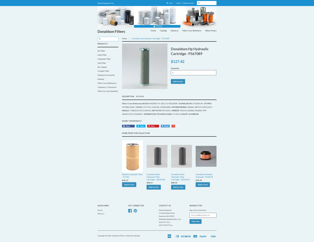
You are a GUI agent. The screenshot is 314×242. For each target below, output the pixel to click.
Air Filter (101, 51)
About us (174, 30)
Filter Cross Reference (191, 30)
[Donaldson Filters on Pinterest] (135, 212)
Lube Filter (102, 55)
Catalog (163, 30)
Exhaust (101, 79)
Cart (171, 3)
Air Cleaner (102, 67)
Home (153, 30)
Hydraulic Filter (104, 59)
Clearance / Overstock (107, 87)
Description (128, 96)
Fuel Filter (102, 63)
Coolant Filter (103, 71)
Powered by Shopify (132, 236)
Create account (188, 3)
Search (100, 210)
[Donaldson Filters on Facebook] (130, 212)
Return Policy (210, 30)
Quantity (175, 68)
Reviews (140, 96)
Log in (178, 3)
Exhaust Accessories (106, 75)
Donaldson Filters (111, 31)
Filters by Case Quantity (108, 91)
